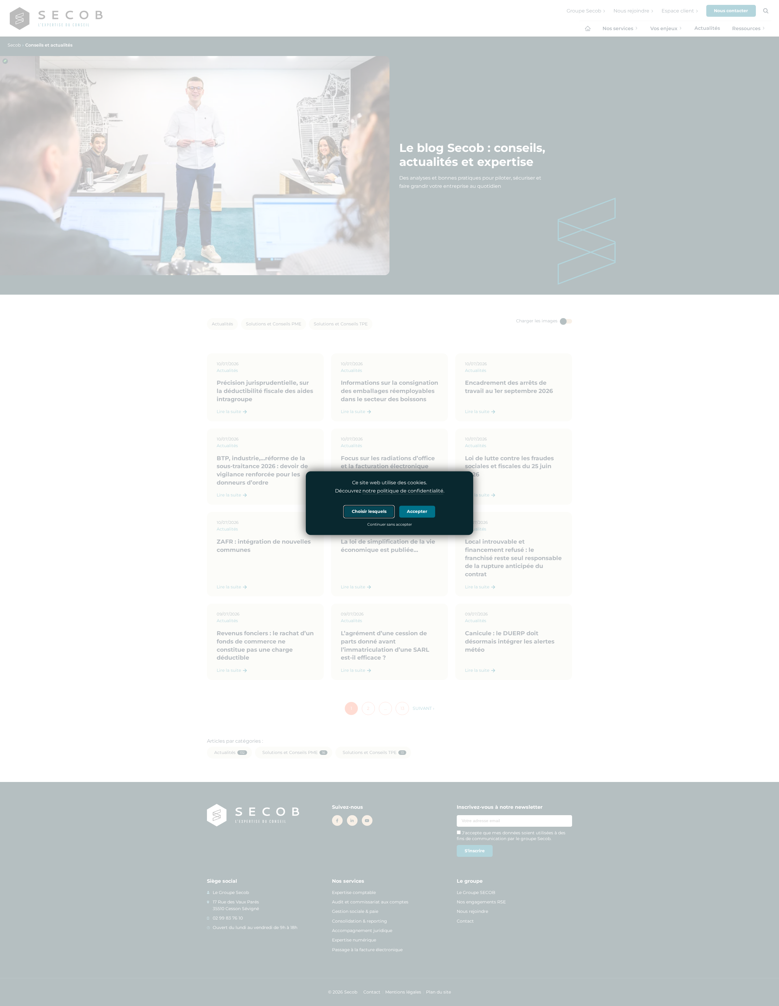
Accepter (417, 511)
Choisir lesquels (369, 511)
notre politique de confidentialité (402, 491)
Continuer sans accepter (389, 525)
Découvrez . (389, 491)
